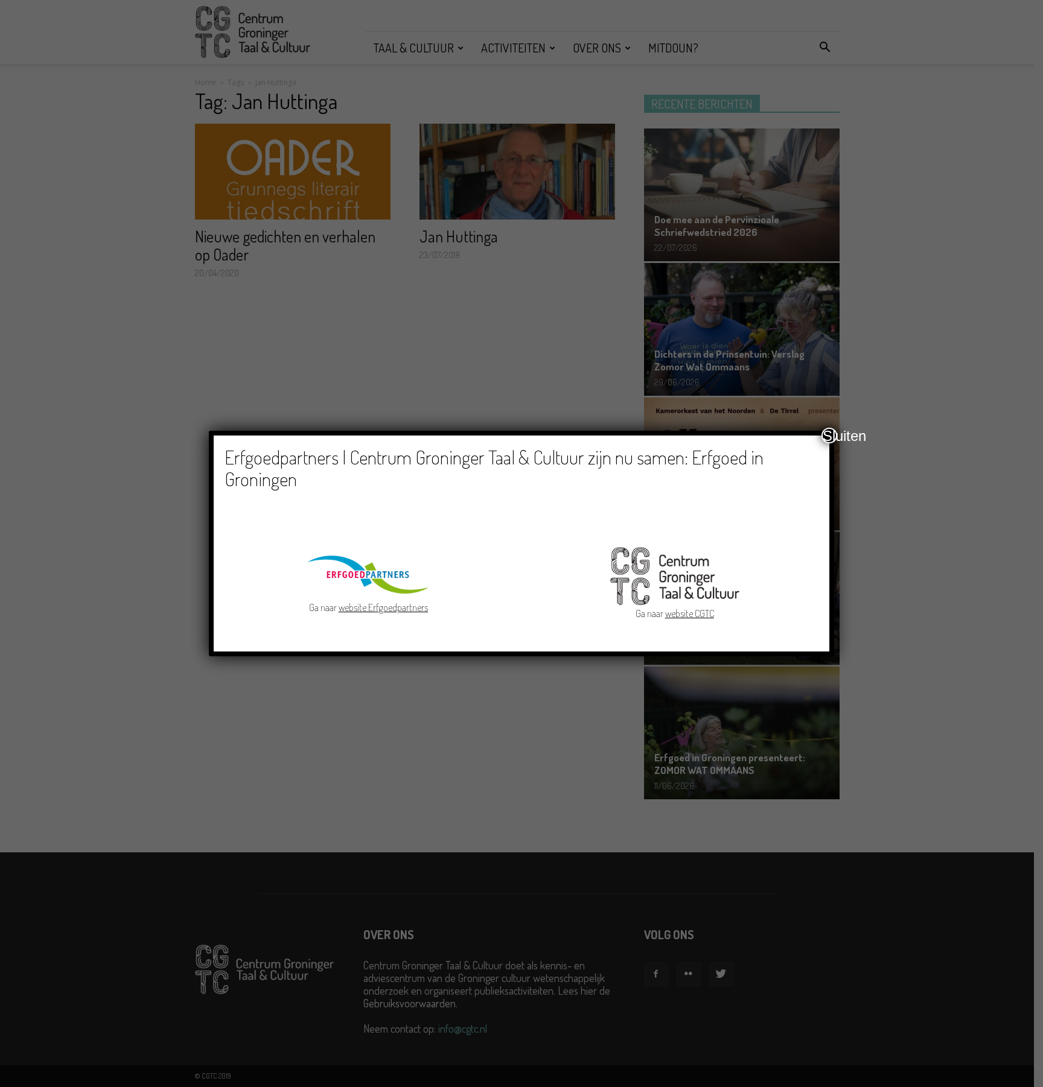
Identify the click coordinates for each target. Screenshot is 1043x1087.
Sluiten (830, 435)
